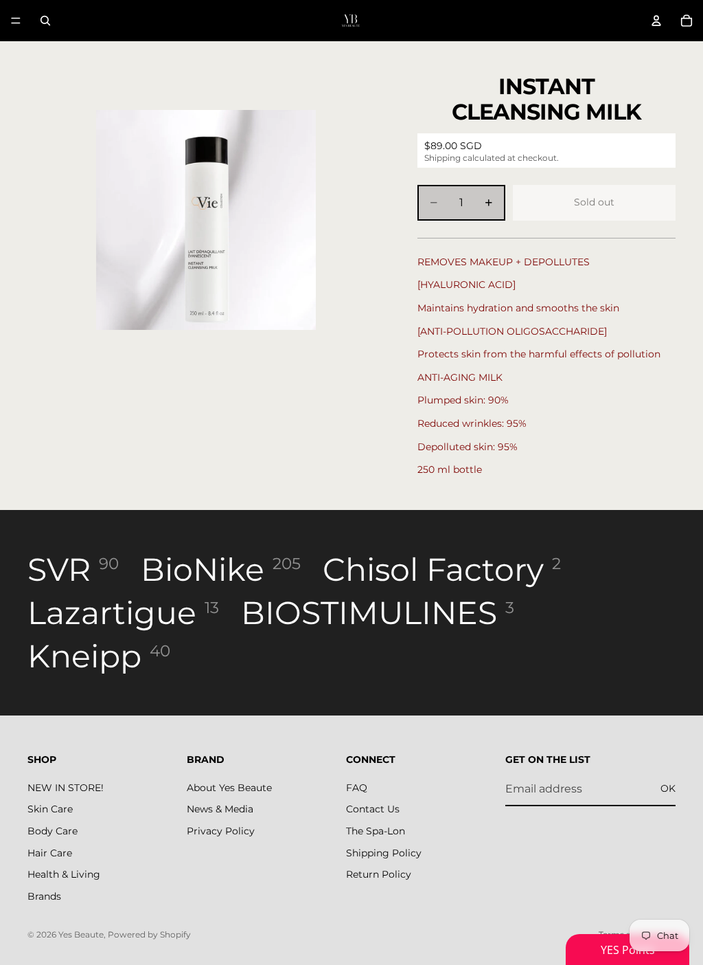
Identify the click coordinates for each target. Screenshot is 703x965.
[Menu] (16, 20)
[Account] (656, 20)
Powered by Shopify (149, 934)
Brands (44, 896)
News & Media (220, 809)
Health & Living (63, 874)
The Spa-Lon (375, 831)
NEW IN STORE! (65, 787)
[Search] (45, 20)
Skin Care (50, 809)
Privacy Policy (221, 831)
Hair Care (49, 853)
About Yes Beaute (229, 787)
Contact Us (373, 809)
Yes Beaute (81, 934)
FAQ (356, 787)
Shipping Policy (384, 853)
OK (668, 788)
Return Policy (378, 874)
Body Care (52, 831)
